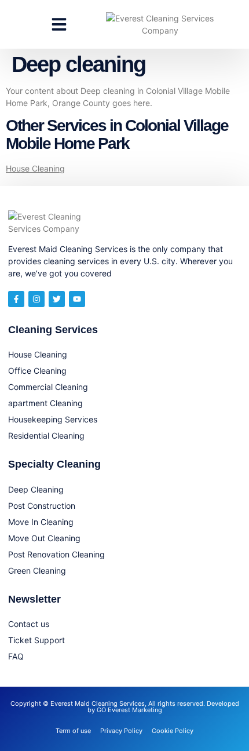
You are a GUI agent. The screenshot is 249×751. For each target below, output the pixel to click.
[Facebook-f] (16, 299)
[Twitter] (57, 299)
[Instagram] (36, 299)
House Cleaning (35, 168)
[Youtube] (77, 299)
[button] (59, 24)
